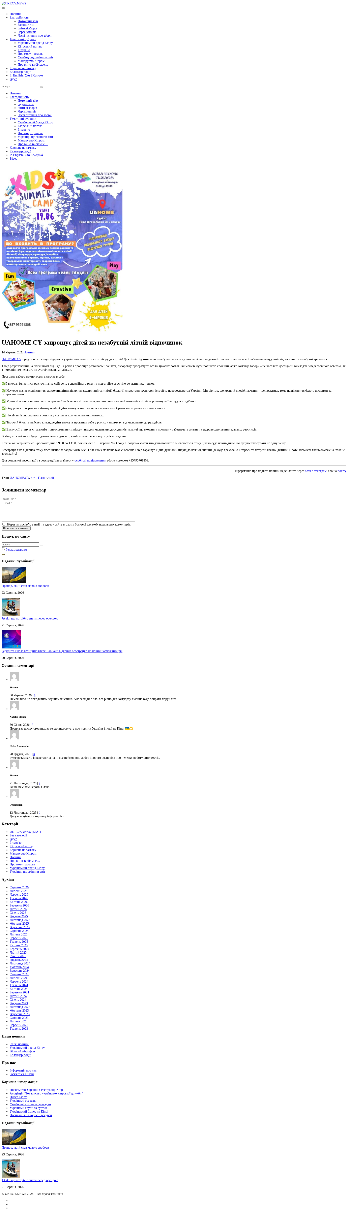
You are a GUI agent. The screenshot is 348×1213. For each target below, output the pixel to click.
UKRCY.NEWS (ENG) (25, 831)
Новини (15, 13)
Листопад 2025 (20, 920)
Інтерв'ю (16, 842)
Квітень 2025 (19, 945)
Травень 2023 (19, 1028)
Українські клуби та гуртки (28, 1108)
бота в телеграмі (316, 471)
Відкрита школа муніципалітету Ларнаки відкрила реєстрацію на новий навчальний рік (62, 651)
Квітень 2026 (19, 901)
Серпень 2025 (19, 930)
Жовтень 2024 (19, 967)
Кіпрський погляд (30, 46)
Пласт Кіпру (18, 1097)
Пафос (42, 477)
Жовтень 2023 (19, 1010)
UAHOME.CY (11, 359)
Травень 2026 (19, 898)
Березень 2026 (19, 905)
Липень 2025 (18, 934)
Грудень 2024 (19, 959)
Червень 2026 (19, 894)
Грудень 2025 (19, 916)
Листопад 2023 (20, 1007)
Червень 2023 (19, 1025)
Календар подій (20, 71)
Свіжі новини (19, 1044)
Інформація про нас (23, 1070)
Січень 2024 (18, 999)
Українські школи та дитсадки (30, 1104)
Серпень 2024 (19, 974)
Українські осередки (23, 1100)
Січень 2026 (18, 912)
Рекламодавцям (16, 549)
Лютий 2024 (18, 996)
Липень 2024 (18, 978)
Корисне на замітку (23, 68)
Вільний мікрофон (22, 1051)
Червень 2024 (19, 981)
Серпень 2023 (19, 1017)
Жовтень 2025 (19, 923)
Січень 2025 (18, 956)
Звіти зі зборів (27, 28)
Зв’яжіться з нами (22, 1074)
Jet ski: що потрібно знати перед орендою (30, 618)
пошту (342, 471)
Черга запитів (27, 32)
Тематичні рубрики (23, 39)
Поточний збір (28, 21)
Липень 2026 (18, 891)
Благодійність (19, 17)
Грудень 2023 (19, 1003)
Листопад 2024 (20, 963)
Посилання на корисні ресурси (31, 1115)
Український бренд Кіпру (35, 42)
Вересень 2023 (20, 1014)
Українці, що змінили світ (35, 57)
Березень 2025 (19, 949)
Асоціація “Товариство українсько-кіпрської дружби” (46, 1093)
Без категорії (18, 835)
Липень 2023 (18, 1021)
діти (33, 477)
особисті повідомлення (90, 460)
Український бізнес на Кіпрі (29, 1111)
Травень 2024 (19, 985)
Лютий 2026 (18, 909)
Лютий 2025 (18, 952)
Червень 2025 (19, 938)
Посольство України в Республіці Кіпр (36, 1089)
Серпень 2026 (19, 887)
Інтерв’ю (24, 50)
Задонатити (26, 24)
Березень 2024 (19, 992)
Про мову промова (30, 53)
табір (52, 477)
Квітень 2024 (19, 988)
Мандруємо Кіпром (31, 61)
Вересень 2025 (20, 927)
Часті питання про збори (35, 35)
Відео (13, 79)
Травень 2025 (19, 941)
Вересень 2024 (20, 970)
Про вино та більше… (33, 64)
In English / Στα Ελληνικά (26, 75)
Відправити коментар (16, 528)
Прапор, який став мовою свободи (25, 585)
